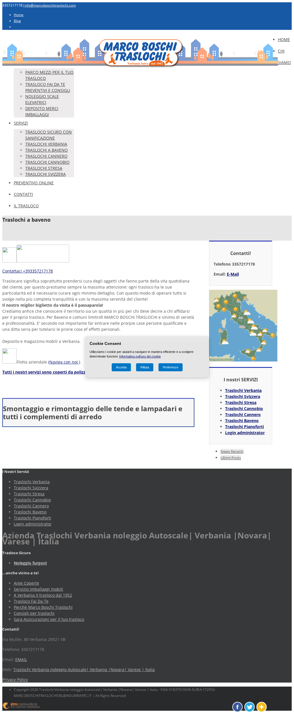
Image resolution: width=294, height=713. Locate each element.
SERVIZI (21, 123)
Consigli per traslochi (34, 613)
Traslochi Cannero (243, 414)
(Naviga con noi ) (64, 362)
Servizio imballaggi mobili (38, 589)
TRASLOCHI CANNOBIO (47, 162)
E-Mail (233, 274)
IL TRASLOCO (26, 205)
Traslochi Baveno (242, 420)
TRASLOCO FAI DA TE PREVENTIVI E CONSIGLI (47, 87)
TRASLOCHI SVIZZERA (45, 174)
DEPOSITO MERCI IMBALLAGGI (41, 111)
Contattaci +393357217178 (27, 271)
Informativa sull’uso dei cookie (140, 356)
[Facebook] (237, 707)
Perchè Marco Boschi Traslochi (43, 607)
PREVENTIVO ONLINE (34, 183)
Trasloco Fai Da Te (31, 601)
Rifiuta (144, 367)
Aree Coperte (26, 583)
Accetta (121, 367)
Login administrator (245, 432)
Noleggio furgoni (30, 563)
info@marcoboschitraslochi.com (50, 5)
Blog (17, 20)
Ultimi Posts (230, 457)
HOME (284, 39)
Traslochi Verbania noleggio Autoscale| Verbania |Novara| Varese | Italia (84, 669)
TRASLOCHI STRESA (43, 168)
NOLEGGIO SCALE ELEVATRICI (42, 99)
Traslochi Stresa (240, 402)
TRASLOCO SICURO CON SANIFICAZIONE (48, 135)
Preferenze (170, 367)
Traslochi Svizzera (242, 396)
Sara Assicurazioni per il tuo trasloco (49, 619)
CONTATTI (23, 194)
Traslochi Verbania (243, 390)
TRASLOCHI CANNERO (46, 156)
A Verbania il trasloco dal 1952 (43, 595)
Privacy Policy (15, 679)
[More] (261, 707)
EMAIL (21, 659)
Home (19, 14)
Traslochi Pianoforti (244, 426)
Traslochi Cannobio (244, 408)
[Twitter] (249, 707)
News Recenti (231, 451)
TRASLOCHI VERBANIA (46, 144)
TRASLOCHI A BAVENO (46, 150)
